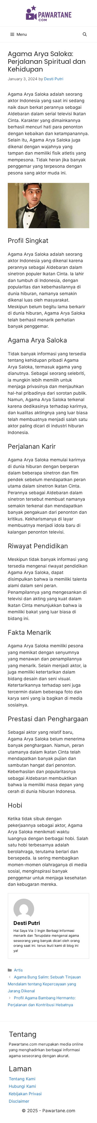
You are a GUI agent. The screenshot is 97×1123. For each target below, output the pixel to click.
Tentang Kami (22, 1078)
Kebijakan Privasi (25, 1093)
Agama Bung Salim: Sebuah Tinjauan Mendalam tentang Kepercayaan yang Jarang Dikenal (44, 984)
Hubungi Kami (22, 1086)
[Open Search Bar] (85, 34)
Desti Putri (26, 923)
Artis (18, 970)
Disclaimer (19, 1101)
